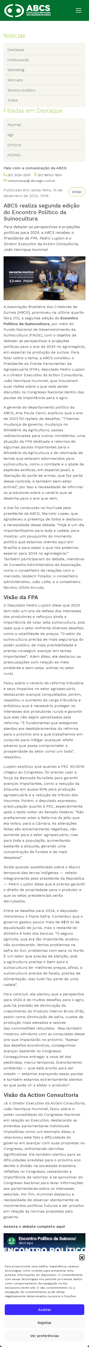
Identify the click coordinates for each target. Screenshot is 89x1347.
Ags (10, 135)
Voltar (77, 191)
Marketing (15, 70)
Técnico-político (21, 90)
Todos (12, 100)
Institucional (17, 60)
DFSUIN (14, 145)
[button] (82, 1257)
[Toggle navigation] (78, 10)
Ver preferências (44, 1336)
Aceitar (44, 1310)
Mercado (15, 80)
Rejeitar (45, 1323)
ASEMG (13, 155)
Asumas (14, 124)
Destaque (15, 49)
